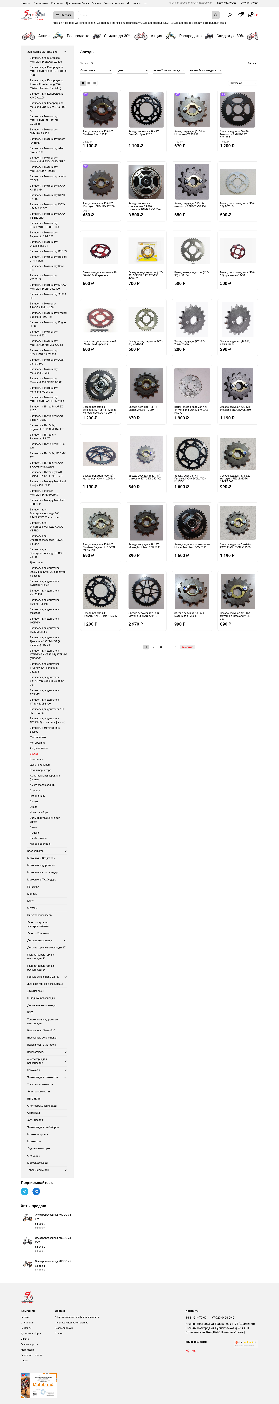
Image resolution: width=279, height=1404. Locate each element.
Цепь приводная (40, 764)
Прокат (25, 1360)
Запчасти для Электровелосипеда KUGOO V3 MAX (46, 540)
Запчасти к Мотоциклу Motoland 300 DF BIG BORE (46, 380)
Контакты (57, 3)
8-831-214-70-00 (226, 3)
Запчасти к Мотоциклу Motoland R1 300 (44, 371)
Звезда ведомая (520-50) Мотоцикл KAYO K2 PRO (144, 614)
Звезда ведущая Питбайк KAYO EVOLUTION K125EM (235, 546)
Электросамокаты (38, 1091)
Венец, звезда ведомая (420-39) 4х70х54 (146, 343)
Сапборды (33, 1112)
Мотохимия (34, 1141)
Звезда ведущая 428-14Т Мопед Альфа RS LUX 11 (144, 408)
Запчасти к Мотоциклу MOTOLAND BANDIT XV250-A (47, 399)
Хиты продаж (35, 1119)
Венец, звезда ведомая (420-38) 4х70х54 (191, 274)
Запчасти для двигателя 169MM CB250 (45, 630)
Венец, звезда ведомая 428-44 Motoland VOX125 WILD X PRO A (191, 409)
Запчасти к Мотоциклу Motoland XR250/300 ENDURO (47, 159)
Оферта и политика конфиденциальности (77, 1317)
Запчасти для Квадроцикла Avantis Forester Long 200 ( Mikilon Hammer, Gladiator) (46, 84)
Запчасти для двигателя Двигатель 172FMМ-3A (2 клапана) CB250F (45, 641)
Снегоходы (33, 1155)
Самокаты (33, 1070)
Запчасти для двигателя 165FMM (45, 620)
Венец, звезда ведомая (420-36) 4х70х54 (237, 205)
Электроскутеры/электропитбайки (38, 924)
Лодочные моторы (38, 1148)
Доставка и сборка (77, 3)
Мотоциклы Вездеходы (41, 858)
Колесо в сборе (39, 812)
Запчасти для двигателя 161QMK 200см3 (45, 583)
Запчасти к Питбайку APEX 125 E (46, 408)
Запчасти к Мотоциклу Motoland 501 (44, 333)
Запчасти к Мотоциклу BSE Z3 (48, 251)
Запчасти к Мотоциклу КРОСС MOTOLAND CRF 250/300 (48, 286)
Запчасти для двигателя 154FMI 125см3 (45, 601)
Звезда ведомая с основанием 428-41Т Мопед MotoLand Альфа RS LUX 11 (99, 409)
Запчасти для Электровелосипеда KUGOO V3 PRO (46, 553)
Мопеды (32, 893)
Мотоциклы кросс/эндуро (43, 872)
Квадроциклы (35, 851)
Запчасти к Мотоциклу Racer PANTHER (47, 140)
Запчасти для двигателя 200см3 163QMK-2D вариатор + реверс (48, 571)
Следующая (187, 647)
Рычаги (34, 832)
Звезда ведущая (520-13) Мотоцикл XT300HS (189, 133)
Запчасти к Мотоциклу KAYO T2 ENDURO (47, 215)
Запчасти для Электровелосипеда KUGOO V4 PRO (46, 526)
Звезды (34, 753)
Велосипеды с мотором (41, 1044)
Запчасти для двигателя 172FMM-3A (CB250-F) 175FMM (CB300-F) (48, 654)
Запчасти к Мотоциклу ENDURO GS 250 (44, 131)
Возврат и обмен (64, 1328)
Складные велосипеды (41, 998)
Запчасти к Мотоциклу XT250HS (44, 277)
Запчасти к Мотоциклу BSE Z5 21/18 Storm (48, 258)
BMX (30, 1012)
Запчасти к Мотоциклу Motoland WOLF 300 (44, 389)
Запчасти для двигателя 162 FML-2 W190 (47, 711)
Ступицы (35, 790)
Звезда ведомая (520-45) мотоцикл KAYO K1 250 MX (99, 477)
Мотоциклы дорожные (41, 865)
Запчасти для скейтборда (43, 1127)
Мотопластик (38, 737)
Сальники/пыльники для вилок (45, 819)
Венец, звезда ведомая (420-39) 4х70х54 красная (100, 343)
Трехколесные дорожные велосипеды (42, 1021)
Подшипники (37, 795)
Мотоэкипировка (37, 1134)
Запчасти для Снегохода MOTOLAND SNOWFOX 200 (46, 59)
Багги (30, 900)
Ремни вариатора (40, 770)
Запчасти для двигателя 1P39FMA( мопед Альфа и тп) (47, 720)
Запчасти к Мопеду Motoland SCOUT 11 (47, 502)
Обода (33, 806)
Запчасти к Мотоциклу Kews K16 (47, 268)
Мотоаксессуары (37, 1162)
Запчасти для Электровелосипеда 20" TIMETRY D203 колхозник (45, 513)
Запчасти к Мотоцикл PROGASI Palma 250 (43, 305)
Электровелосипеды (39, 915)
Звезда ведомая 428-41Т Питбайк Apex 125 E (144, 133)
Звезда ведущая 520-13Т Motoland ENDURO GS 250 (235, 408)
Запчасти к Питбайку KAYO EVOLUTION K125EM (46, 464)
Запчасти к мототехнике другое (45, 729)
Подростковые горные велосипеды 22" (40, 956)
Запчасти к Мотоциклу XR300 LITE (48, 296)
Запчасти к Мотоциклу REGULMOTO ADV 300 (44, 352)
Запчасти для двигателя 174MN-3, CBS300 (45, 701)
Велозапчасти (35, 1052)
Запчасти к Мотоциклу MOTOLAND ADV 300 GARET (46, 342)
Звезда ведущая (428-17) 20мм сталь (189, 343)
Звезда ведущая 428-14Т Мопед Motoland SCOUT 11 (145, 546)
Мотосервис (134, 3)
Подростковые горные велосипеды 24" (40, 967)
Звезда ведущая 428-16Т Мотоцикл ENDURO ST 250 (99, 205)
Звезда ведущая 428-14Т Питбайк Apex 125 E (98, 133)
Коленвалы (36, 759)
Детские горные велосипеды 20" (46, 947)
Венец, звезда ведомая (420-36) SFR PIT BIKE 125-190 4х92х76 (146, 275)
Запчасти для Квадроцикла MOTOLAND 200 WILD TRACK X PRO (48, 71)
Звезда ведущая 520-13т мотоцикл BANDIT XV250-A (190, 205)
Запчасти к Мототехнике (42, 51)
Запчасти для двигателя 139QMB (45, 611)
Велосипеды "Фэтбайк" (41, 1030)
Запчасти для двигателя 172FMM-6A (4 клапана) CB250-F (45, 667)
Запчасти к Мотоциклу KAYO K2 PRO (47, 197)
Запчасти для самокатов (42, 1077)
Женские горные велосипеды (45, 983)
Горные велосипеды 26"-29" (43, 976)
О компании (41, 3)
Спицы (34, 801)
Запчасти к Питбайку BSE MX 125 (48, 455)
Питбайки (33, 886)
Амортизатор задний (42, 785)
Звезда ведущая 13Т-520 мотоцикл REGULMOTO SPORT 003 (235, 478)
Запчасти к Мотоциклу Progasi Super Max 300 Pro (48, 314)
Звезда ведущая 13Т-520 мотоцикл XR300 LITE (189, 614)
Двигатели (36, 562)
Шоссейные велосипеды (42, 1037)
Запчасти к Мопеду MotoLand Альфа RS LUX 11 (48, 483)
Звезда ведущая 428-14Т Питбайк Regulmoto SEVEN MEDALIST (99, 547)
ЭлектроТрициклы (38, 933)
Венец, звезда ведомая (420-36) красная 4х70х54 (237, 274)
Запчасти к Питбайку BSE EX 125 (47, 445)
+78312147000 (249, 3)
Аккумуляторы (39, 748)
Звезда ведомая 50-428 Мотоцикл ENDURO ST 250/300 (234, 134)
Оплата (96, 3)
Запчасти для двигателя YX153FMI (45, 592)
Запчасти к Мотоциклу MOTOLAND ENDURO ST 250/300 (44, 120)
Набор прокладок (40, 843)
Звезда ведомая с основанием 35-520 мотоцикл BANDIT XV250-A (145, 206)
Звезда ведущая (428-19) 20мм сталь (235, 343)
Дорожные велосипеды (41, 1005)
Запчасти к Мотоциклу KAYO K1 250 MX (47, 187)
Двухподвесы (35, 991)
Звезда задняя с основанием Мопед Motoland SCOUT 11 (192, 546)
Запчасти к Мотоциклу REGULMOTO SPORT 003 (44, 225)
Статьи (58, 1333)
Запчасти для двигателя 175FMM (45, 692)
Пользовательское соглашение (71, 1322)
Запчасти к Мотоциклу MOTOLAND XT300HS (44, 168)
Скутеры (32, 908)
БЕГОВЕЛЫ (34, 1098)
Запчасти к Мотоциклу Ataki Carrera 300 (47, 361)
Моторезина (37, 742)
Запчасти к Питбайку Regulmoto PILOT (43, 436)
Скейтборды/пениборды (42, 1105)
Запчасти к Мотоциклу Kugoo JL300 (48, 324)
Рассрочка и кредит (31, 1355)
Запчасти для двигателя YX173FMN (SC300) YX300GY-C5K (47, 681)
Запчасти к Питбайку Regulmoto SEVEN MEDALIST (47, 427)
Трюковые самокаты (40, 1084)
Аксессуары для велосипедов (37, 1061)
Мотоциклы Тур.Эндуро (41, 879)
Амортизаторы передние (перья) (45, 777)
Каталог (26, 3)
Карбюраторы (38, 838)
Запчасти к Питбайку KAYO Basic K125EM (46, 417)
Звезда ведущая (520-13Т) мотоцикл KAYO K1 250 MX (145, 477)
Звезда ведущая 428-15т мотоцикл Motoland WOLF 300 (235, 616)
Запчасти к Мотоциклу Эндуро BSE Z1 (44, 243)
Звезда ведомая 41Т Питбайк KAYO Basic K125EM (100, 614)
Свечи (33, 827)
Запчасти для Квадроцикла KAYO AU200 (46, 95)
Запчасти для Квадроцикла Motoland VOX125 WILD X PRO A (48, 107)
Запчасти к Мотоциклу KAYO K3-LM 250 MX (47, 206)
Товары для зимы (38, 1170)
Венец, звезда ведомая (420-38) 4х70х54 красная (100, 274)
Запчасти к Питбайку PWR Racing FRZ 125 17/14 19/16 (46, 474)
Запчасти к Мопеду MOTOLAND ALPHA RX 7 (44, 492)
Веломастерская (114, 3)
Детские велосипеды (39, 940)
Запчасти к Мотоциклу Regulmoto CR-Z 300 (44, 234)
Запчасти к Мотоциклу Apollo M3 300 (48, 178)
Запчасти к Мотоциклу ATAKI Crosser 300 (47, 150)
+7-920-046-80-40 (223, 1317)
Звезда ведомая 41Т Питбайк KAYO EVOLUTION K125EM (190, 478)
